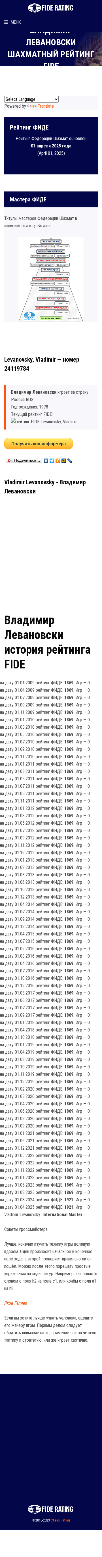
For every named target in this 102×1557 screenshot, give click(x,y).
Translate (46, 106)
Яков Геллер (15, 1303)
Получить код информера (38, 443)
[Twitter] (52, 459)
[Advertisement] (51, 552)
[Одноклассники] (58, 459)
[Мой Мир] (64, 459)
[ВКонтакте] (46, 459)
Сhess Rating (60, 1520)
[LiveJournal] (70, 459)
